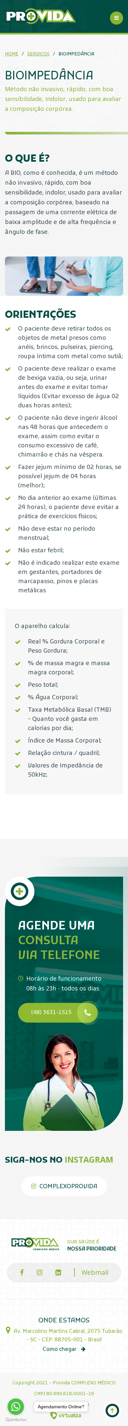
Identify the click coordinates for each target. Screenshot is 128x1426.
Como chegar (60, 1349)
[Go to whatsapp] (16, 1406)
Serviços (38, 54)
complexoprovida (67, 1187)
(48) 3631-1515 (51, 1012)
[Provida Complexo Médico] (40, 18)
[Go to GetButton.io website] (15, 1419)
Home (11, 54)
